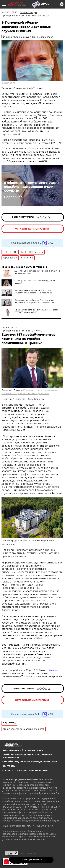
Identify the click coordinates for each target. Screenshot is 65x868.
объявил (53, 670)
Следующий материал (31, 860)
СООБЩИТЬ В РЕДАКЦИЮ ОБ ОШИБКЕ (25, 770)
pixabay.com (8, 82)
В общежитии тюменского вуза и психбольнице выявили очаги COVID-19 (31, 186)
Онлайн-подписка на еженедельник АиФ (29, 761)
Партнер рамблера (28, 853)
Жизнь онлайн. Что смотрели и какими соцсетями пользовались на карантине (33, 291)
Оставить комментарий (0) (32, 228)
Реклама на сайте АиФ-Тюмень (22, 750)
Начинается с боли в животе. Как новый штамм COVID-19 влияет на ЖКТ (37, 311)
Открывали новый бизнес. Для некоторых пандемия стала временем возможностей (34, 301)
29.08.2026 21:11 (9, 327)
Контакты (8, 766)
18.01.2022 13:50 (9, 12)
